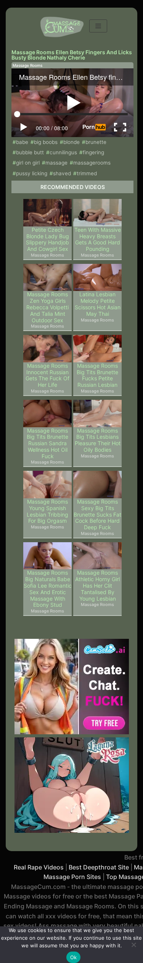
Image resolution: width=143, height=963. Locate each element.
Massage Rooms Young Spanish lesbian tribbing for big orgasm (47, 511)
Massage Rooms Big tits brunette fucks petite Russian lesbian (97, 375)
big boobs (46, 142)
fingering (93, 152)
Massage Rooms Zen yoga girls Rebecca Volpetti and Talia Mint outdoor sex (47, 307)
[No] (133, 944)
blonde (71, 142)
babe (22, 142)
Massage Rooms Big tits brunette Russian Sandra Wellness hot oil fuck (47, 443)
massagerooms (92, 163)
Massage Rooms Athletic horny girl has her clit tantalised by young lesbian (97, 585)
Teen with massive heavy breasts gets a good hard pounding (97, 239)
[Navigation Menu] (98, 25)
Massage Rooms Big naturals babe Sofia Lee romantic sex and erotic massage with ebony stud (48, 589)
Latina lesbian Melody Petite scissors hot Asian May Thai (98, 304)
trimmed (87, 173)
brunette (95, 142)
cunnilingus (63, 152)
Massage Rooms (27, 65)
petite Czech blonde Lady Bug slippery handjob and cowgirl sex (47, 239)
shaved (62, 173)
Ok (73, 957)
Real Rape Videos (39, 867)
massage (56, 163)
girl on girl (28, 163)
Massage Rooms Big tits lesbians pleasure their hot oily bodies (98, 440)
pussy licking (31, 173)
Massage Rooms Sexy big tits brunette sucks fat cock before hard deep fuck (97, 514)
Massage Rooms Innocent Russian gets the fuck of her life (47, 375)
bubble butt (30, 152)
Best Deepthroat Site (99, 867)
